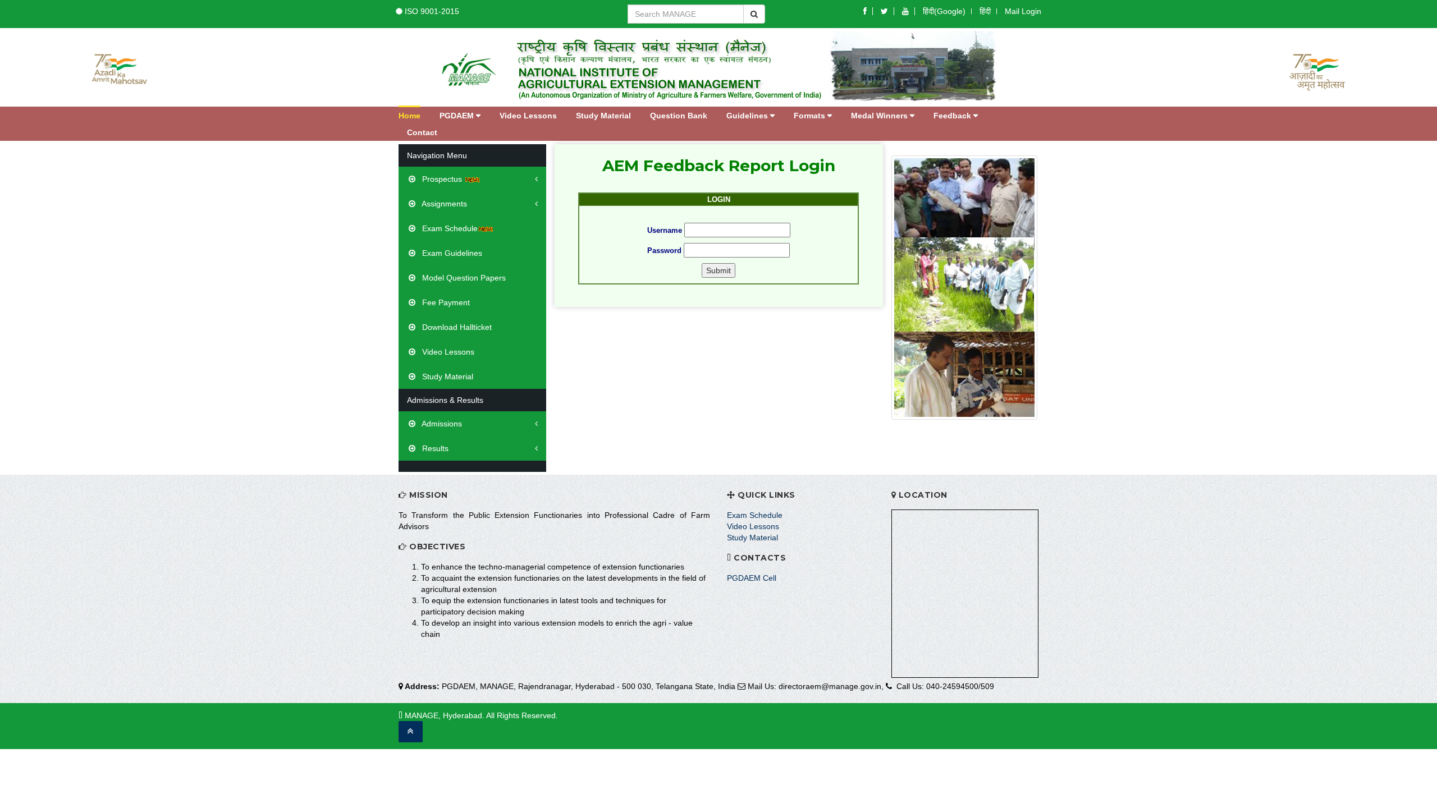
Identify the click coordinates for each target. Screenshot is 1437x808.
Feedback (953, 115)
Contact (422, 132)
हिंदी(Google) (944, 11)
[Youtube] (905, 11)
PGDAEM (458, 115)
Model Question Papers (463, 277)
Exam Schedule (449, 228)
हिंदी (985, 11)
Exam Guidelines (451, 253)
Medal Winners (880, 115)
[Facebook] (865, 11)
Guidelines (748, 115)
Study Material (603, 115)
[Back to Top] (411, 731)
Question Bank (678, 115)
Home (409, 115)
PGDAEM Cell (751, 577)
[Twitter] (884, 11)
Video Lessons (528, 115)
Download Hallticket (456, 327)
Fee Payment (445, 302)
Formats (810, 115)
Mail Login (1023, 11)
